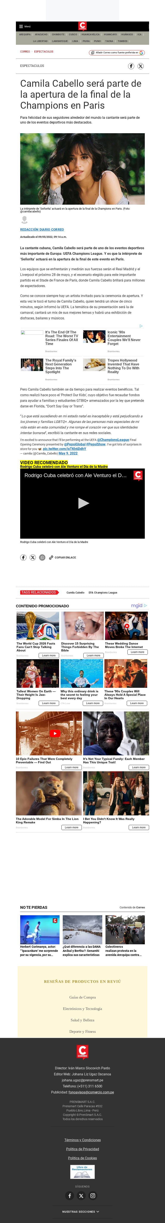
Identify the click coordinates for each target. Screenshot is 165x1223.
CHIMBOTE (58, 34)
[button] (82, 503)
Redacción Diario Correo (42, 230)
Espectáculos (32, 66)
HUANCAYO (110, 34)
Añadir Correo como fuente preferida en (117, 52)
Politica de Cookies (82, 1158)
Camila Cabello (75, 592)
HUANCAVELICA (90, 34)
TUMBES (123, 41)
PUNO (97, 41)
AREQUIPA (25, 34)
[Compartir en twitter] (141, 66)
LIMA (75, 41)
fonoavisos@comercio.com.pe (91, 1092)
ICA (139, 34)
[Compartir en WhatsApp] (42, 557)
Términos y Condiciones (82, 1140)
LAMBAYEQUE (60, 41)
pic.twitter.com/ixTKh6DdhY (64, 449)
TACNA (109, 41)
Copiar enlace (65, 557)
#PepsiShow (95, 444)
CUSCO (73, 34)
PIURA (86, 41)
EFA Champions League (103, 592)
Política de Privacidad (82, 1149)
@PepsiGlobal (75, 444)
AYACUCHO (41, 34)
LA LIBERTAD (40, 41)
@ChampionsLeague (113, 440)
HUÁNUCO (127, 34)
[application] (82, 503)
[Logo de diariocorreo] (82, 27)
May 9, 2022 (68, 453)
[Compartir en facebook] (131, 66)
